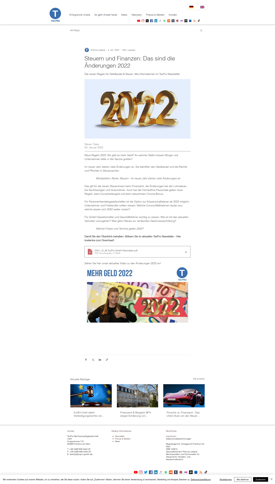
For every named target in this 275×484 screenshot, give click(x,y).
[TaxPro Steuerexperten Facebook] (151, 20)
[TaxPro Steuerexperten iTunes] (160, 20)
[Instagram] (141, 472)
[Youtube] (136, 472)
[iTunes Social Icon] (161, 472)
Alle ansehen (199, 378)
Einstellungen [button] (226, 479)
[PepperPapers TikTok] (198, 20)
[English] (202, 7)
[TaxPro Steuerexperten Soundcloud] (168, 20)
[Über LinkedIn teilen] (100, 359)
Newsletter (120, 436)
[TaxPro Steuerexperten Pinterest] (177, 20)
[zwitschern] (146, 472)
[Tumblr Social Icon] (176, 472)
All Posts (75, 30)
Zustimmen (261, 479)
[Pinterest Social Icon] (181, 472)
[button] (79, 14)
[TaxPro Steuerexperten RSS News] (194, 20)
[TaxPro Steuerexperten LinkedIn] (155, 20)
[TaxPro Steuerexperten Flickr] (181, 20)
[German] (191, 7)
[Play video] (137, 295)
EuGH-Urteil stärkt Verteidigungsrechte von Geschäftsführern (88, 414)
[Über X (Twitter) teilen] (93, 359)
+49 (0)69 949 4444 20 (79, 449)
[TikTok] (206, 472)
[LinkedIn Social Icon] (156, 472)
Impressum (171, 436)
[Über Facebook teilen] (86, 359)
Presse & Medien (123, 438)
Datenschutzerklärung (201, 479)
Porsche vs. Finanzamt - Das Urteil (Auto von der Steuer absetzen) (183, 414)
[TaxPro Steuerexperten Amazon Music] (190, 20)
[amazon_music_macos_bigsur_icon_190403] (196, 472)
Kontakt (70, 431)
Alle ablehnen (243, 479)
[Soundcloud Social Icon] (171, 472)
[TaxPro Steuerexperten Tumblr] (173, 20)
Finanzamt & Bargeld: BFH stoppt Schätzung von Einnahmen (135, 414)
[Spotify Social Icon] (166, 472)
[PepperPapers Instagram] (143, 20)
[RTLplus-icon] (185, 20)
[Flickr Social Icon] (186, 472)
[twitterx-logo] (147, 20)
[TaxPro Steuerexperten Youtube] (138, 20)
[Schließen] (271, 479)
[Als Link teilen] (107, 359)
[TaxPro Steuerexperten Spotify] (164, 20)
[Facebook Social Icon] (151, 472)
